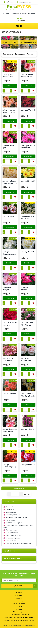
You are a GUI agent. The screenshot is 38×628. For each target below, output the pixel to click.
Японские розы (11, 512)
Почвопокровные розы (13, 515)
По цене (30, 54)
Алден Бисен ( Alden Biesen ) (8, 359)
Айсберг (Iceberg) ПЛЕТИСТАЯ (27, 217)
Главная (19, 592)
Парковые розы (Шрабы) (14, 523)
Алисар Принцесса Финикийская (10, 430)
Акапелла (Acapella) (24, 288)
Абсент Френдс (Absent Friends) (9, 111)
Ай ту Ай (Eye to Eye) (9, 146)
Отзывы (19, 609)
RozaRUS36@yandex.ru (28, 13)
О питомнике (19, 595)
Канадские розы (11, 540)
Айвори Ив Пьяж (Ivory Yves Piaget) (10, 182)
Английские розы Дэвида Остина (16, 517)
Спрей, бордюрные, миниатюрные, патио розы (18, 526)
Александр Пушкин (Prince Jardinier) (26, 359)
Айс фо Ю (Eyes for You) (10, 217)
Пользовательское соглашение (19, 615)
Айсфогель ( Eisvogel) (7, 288)
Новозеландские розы (13, 535)
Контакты (19, 606)
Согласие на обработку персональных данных (19, 620)
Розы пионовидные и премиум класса (18, 543)
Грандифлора (10, 520)
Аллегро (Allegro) (27, 429)
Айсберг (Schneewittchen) (9, 253)
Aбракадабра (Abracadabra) (8, 75)
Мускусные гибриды (12, 533)
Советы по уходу (19, 604)
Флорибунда (10, 509)
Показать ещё (19, 488)
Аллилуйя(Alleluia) (28, 465)
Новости (19, 598)
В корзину (10, 86)
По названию (20, 54)
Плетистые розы (11, 530)
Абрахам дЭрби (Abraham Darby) (27, 75)
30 (29, 494)
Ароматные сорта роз (13, 538)
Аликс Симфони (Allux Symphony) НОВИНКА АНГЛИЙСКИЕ (27, 395)
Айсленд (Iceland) (27, 252)
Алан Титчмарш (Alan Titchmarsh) (27, 324)
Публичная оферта (19, 612)
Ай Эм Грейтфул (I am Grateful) (28, 146)
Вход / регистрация (25, 2)
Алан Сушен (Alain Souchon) (10, 324)
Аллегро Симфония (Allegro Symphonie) (10, 466)
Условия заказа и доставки (19, 601)
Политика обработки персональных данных (19, 617)
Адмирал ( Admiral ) (28, 111)
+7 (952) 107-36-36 (10, 13)
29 (25, 494)
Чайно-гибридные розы (13, 507)
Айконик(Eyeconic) (28, 181)
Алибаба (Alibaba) (9, 394)
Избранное (9, 2)
